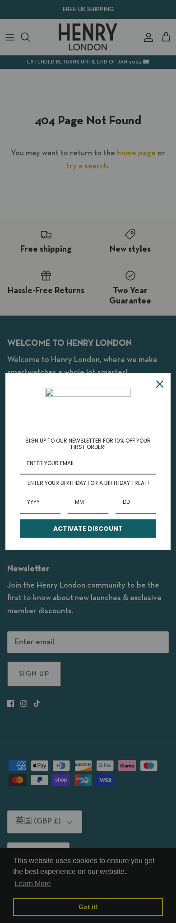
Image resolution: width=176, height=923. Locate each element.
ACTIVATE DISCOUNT (88, 528)
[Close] (160, 384)
